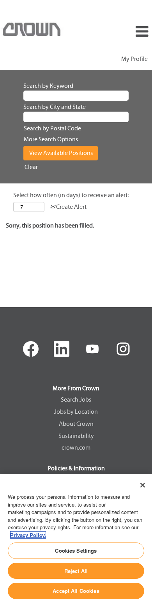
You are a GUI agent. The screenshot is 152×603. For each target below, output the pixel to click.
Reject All (76, 571)
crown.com (76, 447)
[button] (126, 32)
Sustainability (76, 435)
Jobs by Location (76, 411)
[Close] (142, 485)
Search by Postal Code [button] (52, 128)
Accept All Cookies (76, 590)
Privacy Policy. (28, 535)
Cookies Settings (76, 550)
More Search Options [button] (51, 139)
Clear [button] (31, 167)
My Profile (134, 58)
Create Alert (71, 206)
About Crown (76, 423)
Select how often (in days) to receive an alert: (71, 195)
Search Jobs (76, 399)
